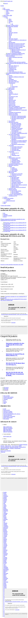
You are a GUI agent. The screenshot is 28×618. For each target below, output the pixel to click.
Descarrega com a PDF (18, 264)
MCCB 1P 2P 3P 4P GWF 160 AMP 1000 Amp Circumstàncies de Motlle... (15, 374)
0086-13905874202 (7, 426)
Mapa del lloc (8, 445)
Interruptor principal (5, 448)
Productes (5, 214)
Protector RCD (22, 447)
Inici (4, 213)
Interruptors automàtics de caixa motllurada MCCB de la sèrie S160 (15, 345)
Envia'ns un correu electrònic (7, 264)
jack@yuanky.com (8, 1)
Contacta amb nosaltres (5, 205)
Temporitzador (17, 448)
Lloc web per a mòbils (17, 445)
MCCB (4, 216)
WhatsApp (3, 452)
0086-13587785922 (7, 430)
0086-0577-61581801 (8, 428)
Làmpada (12, 448)
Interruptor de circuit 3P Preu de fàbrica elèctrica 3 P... (15, 354)
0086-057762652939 (7, 431)
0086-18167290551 (7, 429)
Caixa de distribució (5, 447)
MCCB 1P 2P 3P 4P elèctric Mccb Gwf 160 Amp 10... (15, 363)
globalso (21, 444)
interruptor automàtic (7, 215)
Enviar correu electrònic (6, 450)
